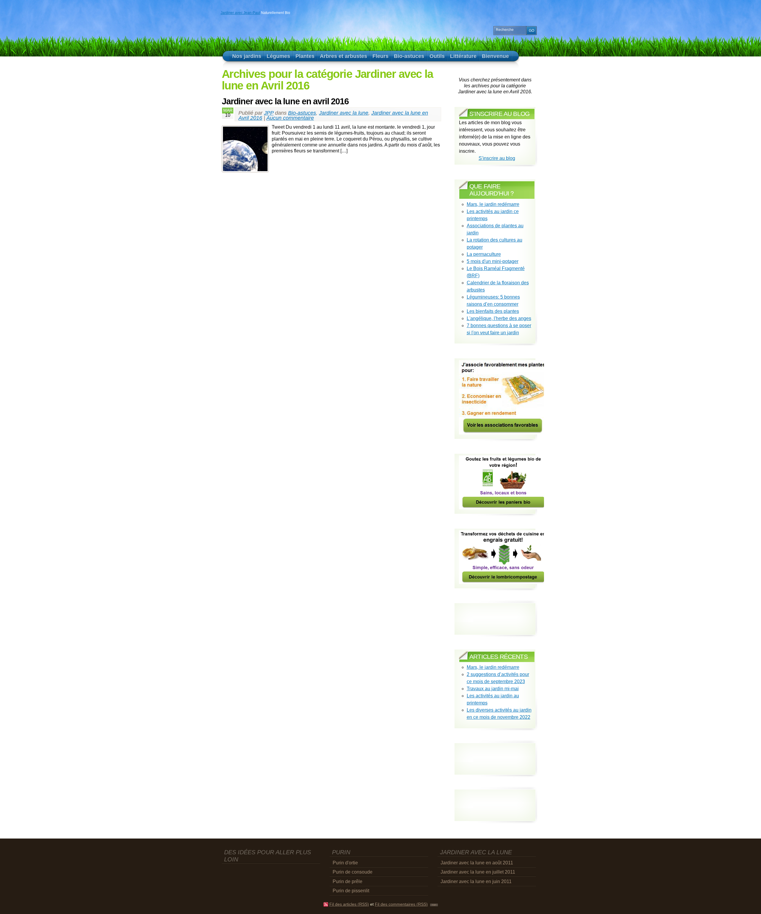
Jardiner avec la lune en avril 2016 (285, 101)
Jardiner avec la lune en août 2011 (477, 862)
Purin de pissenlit (351, 890)
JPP (268, 113)
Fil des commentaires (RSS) (401, 904)
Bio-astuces (302, 113)
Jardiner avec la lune (343, 113)
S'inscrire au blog (497, 158)
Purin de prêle (347, 881)
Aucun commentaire (290, 118)
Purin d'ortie (345, 862)
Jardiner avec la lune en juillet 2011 (478, 871)
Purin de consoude (352, 871)
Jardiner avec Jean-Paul (240, 13)
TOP (434, 905)
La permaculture (484, 254)
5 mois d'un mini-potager (492, 261)
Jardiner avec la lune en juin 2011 (476, 881)
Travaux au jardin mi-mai (493, 688)
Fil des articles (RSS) (349, 904)
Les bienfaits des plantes (493, 311)
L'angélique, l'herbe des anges (499, 318)
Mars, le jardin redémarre (493, 204)
